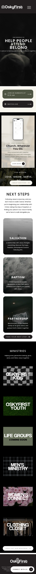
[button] (29, 7)
